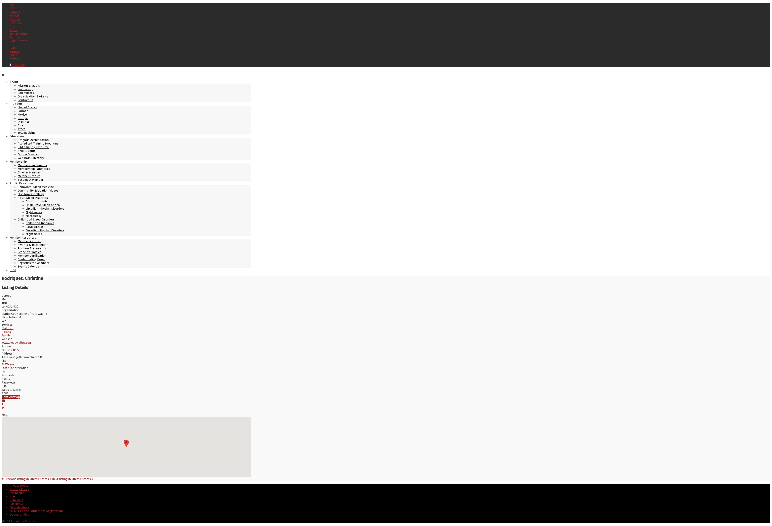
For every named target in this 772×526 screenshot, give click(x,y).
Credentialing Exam (31, 259)
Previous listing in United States (26, 479)
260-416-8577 (11, 350)
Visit (11, 397)
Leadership (25, 89)
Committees (26, 93)
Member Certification (32, 255)
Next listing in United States (72, 479)
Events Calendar (29, 266)
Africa (13, 30)
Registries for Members (33, 263)
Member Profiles (29, 176)
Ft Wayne (8, 364)
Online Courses (28, 154)
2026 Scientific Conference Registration (36, 511)
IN (3, 371)
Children (7, 328)
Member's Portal (29, 241)
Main (13, 5)
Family (6, 335)
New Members (19, 507)
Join (12, 47)
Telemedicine (19, 34)
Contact (15, 58)
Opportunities (19, 514)
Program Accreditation (33, 140)
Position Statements (32, 248)
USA (12, 8)
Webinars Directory (31, 158)
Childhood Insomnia (40, 223)
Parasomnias (35, 227)
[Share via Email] (3, 400)
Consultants (18, 41)
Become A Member (30, 179)
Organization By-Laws (33, 96)
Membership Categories (34, 169)
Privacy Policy (19, 485)
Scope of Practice (29, 252)
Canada (15, 12)
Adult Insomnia (37, 201)
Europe (15, 19)
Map (17, 397)
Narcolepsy (33, 216)
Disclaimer (17, 493)
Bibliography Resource (33, 147)
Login (13, 55)
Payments (16, 503)
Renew (14, 51)
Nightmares (34, 212)
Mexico (14, 15)
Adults (6, 332)
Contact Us (25, 100)
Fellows (15, 37)
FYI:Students (27, 151)
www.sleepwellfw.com (17, 343)
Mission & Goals (29, 85)
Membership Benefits (32, 165)
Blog (13, 270)
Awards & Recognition (33, 245)
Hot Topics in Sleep (31, 194)
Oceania (15, 23)
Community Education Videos (38, 190)
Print (5, 397)
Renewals (16, 500)
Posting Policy (19, 489)
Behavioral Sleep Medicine (36, 187)
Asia (12, 26)
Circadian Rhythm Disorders (45, 208)
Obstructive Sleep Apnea (43, 205)
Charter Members (30, 172)
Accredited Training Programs (38, 143)
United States (27, 107)
